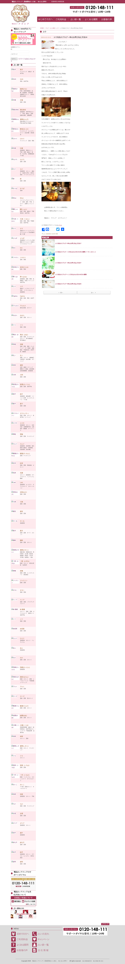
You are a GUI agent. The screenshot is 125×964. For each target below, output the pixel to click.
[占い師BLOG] (23, 914)
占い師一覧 (42, 945)
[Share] (43, 229)
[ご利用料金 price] (61, 19)
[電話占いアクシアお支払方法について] (23, 901)
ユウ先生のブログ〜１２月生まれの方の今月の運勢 (71, 274)
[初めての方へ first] (45, 19)
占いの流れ (42, 934)
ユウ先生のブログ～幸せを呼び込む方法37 (68, 263)
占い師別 (52, 28)
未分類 (53, 233)
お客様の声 (21, 950)
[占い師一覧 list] (75, 19)
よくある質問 (21, 945)
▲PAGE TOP (105, 924)
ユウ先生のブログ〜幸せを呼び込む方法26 (68, 284)
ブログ (47, 28)
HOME (42, 28)
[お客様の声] (106, 19)
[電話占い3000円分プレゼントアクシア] (23, 39)
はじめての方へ (21, 934)
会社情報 (42, 950)
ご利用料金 (21, 939)
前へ (61, 292)
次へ (92, 292)
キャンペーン (42, 939)
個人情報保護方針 (87, 961)
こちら (60, 225)
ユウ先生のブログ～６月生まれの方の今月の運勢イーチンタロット (75, 252)
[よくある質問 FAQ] (91, 19)
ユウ (57, 28)
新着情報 (48, 233)
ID (11, 49)
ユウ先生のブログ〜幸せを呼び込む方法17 (68, 243)
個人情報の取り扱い (98, 961)
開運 (56, 233)
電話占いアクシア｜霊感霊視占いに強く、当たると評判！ (50, 961)
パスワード (14, 54)
